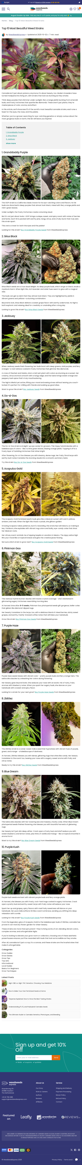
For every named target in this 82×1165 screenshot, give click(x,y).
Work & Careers (42, 1092)
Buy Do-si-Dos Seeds (23, 462)
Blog (11, 20)
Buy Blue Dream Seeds (30, 840)
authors (39, 1095)
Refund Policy (61, 1098)
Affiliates (39, 1102)
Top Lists (5, 961)
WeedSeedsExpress (17, 34)
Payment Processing (63, 1092)
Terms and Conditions (72, 1160)
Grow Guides (7, 953)
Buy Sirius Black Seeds (34, 309)
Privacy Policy (57, 1160)
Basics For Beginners (10, 968)
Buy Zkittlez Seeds (29, 765)
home (4, 20)
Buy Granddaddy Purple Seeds (33, 230)
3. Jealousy (10, 139)
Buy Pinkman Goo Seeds (26, 619)
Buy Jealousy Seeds (31, 389)
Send (56, 1057)
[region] (41, 15)
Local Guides (7, 966)
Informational (7, 963)
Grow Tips (6, 958)
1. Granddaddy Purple (15, 132)
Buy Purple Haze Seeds (44, 692)
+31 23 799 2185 (7, 1097)
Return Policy (61, 1095)
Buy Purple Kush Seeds (30, 918)
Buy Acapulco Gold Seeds (42, 542)
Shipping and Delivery (64, 1088)
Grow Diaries (7, 955)
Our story (39, 1088)
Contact (59, 1102)
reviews (39, 1098)
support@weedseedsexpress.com (14, 1099)
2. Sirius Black (11, 136)
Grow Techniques (9, 971)
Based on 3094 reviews (43, 2)
